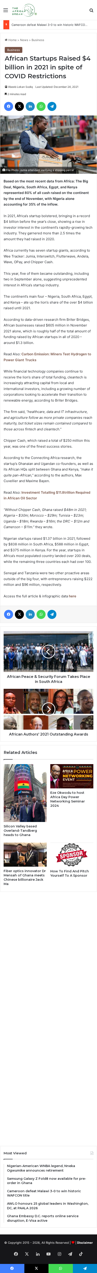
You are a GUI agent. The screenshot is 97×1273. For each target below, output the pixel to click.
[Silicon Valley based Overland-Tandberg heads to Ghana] (25, 793)
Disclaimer (85, 1242)
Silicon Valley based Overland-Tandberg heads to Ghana (20, 830)
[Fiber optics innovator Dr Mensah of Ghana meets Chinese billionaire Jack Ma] (25, 855)
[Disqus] (48, 956)
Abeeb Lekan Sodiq (20, 86)
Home (12, 40)
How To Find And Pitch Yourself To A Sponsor (69, 873)
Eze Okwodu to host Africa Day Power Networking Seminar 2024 (67, 799)
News (24, 40)
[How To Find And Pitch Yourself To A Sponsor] (71, 855)
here (72, 596)
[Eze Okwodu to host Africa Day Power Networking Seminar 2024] (71, 776)
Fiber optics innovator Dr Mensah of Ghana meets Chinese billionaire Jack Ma (25, 877)
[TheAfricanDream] (24, 10)
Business (38, 40)
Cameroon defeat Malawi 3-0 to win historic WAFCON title (53, 25)
